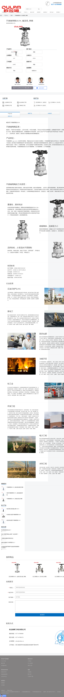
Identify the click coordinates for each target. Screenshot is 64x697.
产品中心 (6, 15)
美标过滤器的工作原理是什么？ (8, 542)
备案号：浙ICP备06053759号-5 (49, 691)
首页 (1, 15)
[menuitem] (4, 12)
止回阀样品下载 (8, 102)
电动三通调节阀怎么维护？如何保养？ (9, 534)
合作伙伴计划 (3, 676)
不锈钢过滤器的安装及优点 (7, 538)
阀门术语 (29, 674)
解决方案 (3, 663)
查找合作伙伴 (3, 671)
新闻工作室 (30, 665)
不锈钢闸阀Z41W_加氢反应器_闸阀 (14, 498)
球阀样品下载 (22, 105)
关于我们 (3, 685)
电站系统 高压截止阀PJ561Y (13, 508)
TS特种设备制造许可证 (36, 691)
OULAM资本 (30, 663)
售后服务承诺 (3, 665)
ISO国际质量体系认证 (26, 691)
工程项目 (29, 671)
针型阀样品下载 (8, 105)
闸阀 (11, 15)
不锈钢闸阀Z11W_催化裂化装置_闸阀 (15, 487)
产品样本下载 (30, 676)
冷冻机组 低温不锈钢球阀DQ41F (14, 514)
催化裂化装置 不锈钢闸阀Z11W (13, 520)
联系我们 (3, 682)
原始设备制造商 (4, 674)
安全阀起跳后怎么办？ (6, 530)
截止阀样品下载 (22, 102)
